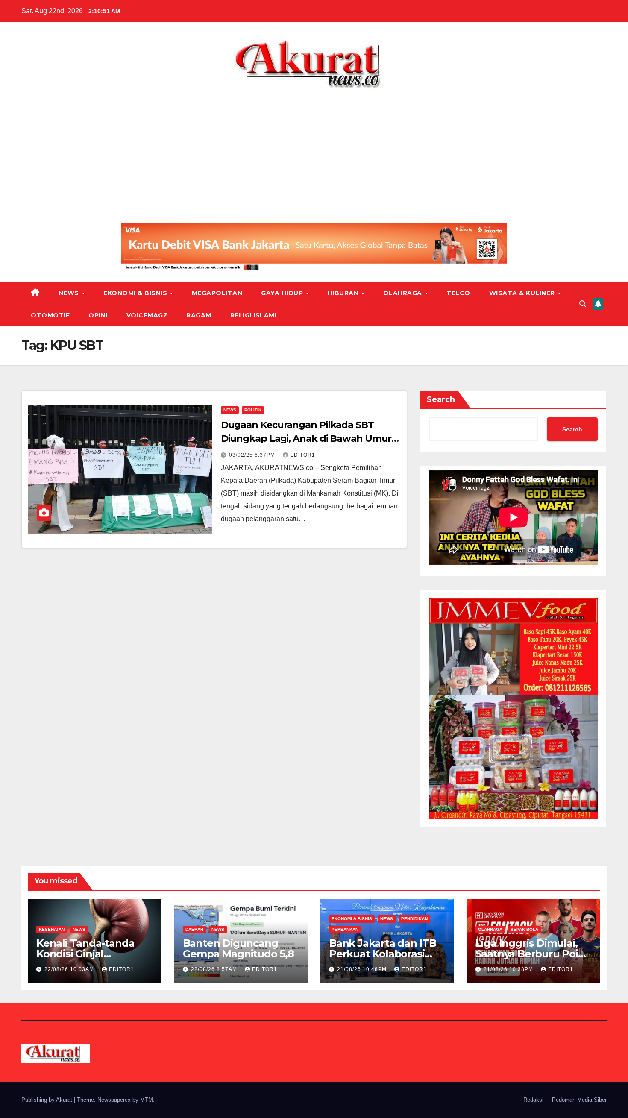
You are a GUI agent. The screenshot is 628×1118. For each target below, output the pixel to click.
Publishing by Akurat (47, 1100)
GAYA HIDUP (283, 293)
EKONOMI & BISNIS (136, 293)
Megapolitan (217, 293)
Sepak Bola (524, 929)
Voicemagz (147, 315)
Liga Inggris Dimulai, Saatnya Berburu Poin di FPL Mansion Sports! (532, 954)
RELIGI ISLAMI (253, 315)
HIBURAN (344, 293)
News (70, 293)
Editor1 (302, 455)
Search (441, 399)
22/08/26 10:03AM (70, 969)
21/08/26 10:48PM (362, 969)
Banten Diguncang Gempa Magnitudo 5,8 (238, 948)
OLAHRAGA (403, 293)
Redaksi (533, 1100)
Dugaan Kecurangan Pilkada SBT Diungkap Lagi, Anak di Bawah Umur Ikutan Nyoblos (306, 438)
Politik (252, 410)
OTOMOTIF (50, 315)
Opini (98, 315)
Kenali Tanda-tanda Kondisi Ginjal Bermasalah (85, 954)
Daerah (194, 929)
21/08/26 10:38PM (509, 969)
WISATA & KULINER (523, 293)
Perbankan (345, 929)
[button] (582, 304)
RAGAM (198, 315)
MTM (146, 1100)
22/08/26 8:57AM (215, 969)
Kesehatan (52, 929)
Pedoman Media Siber (579, 1100)
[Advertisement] (314, 153)
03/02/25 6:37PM (253, 455)
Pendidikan (414, 918)
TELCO (458, 293)
